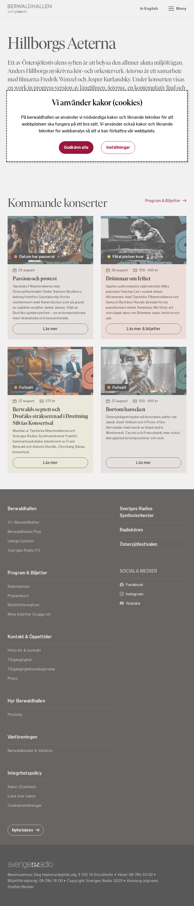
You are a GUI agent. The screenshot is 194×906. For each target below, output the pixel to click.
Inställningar (118, 147)
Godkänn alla (76, 147)
